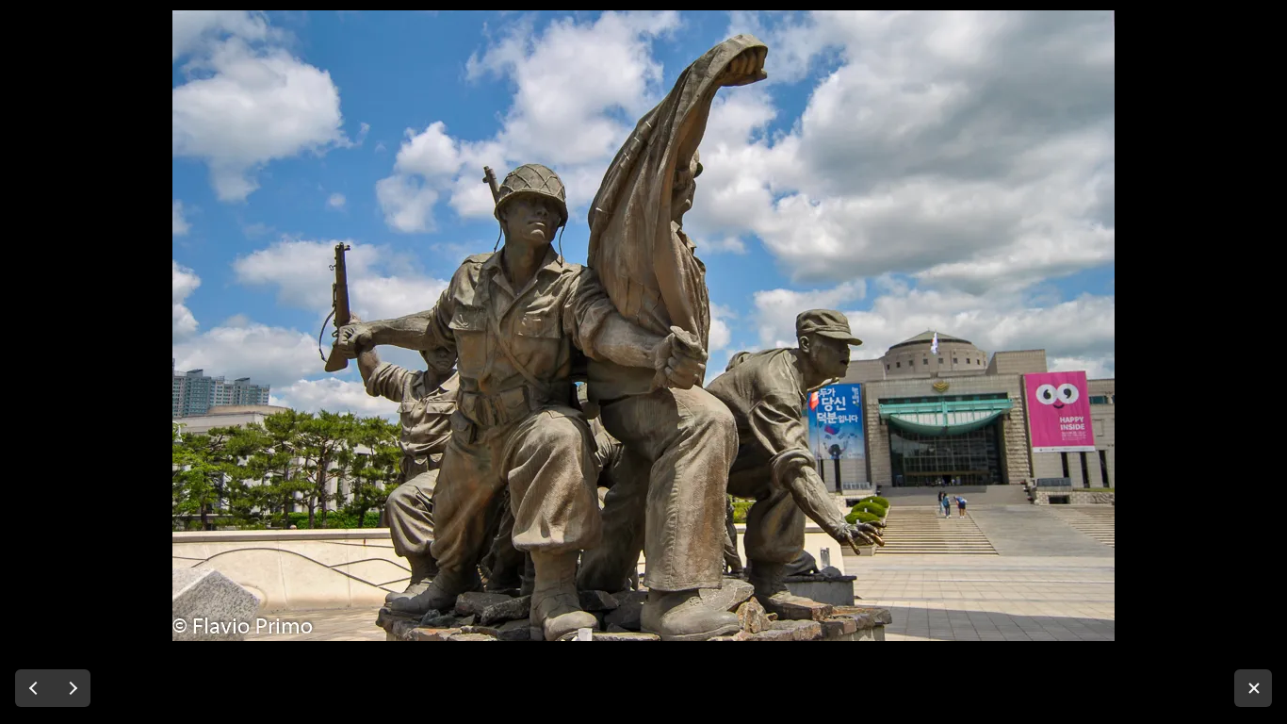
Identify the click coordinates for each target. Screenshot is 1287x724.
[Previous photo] (34, 688)
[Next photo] (71, 688)
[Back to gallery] (1253, 688)
